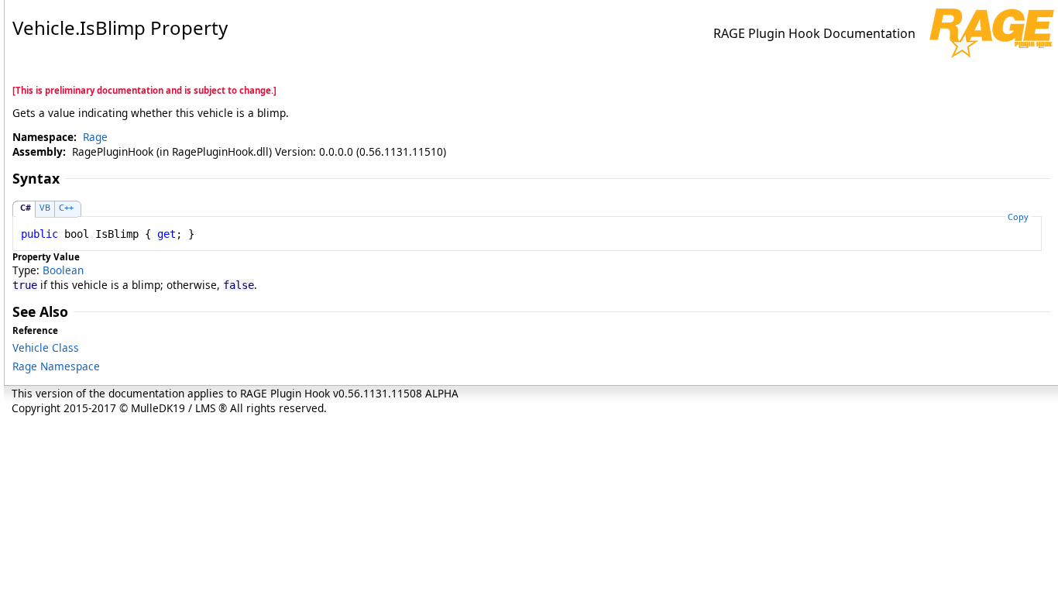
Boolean (63, 270)
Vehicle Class (45, 347)
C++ (66, 207)
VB (45, 207)
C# (25, 207)
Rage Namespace (56, 366)
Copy (1018, 216)
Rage (95, 136)
